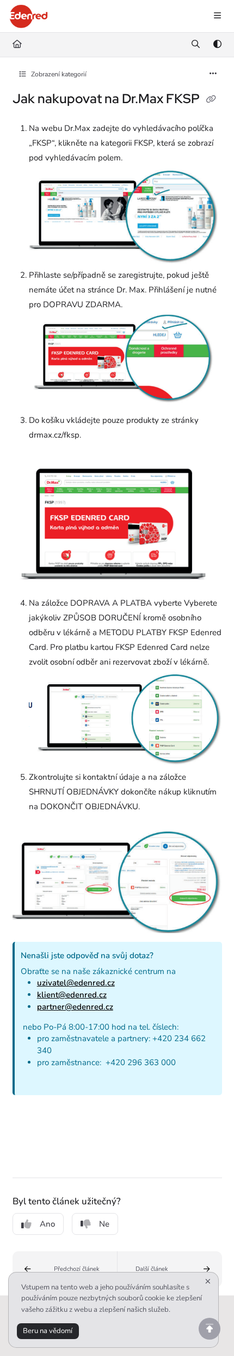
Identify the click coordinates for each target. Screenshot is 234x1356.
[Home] (28, 16)
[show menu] (217, 16)
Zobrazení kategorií (58, 74)
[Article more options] (213, 74)
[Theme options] (217, 44)
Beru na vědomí (47, 1331)
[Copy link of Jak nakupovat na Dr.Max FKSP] (211, 100)
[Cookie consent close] (208, 1282)
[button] (65, 1269)
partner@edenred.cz (75, 1006)
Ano (47, 1223)
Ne (104, 1223)
